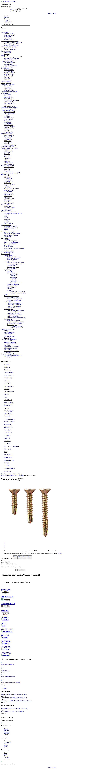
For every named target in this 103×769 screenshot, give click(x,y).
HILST (4, 623)
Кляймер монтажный (5, 670)
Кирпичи (6, 743)
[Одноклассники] (29, 557)
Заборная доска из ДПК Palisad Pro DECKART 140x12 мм (16, 700)
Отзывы (6, 734)
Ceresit (5, 753)
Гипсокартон (7, 742)
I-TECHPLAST (7, 629)
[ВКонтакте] (19, 557)
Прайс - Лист (7, 21)
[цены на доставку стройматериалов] (11, 473)
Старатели (7, 758)
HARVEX (5, 617)
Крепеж (6, 746)
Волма (5, 756)
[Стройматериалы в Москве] (9, 1)
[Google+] (15, 557)
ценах (59, 553)
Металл (6, 745)
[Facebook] (24, 557)
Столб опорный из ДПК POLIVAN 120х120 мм (14, 697)
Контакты (6, 19)
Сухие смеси (7, 741)
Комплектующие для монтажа (15, 475)
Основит (6, 757)
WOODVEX (6, 653)
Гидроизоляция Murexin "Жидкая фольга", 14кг (14, 694)
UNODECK (5, 647)
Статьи (6, 20)
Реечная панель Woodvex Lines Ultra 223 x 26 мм (14, 708)
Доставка (6, 17)
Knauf (5, 754)
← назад (4, 688)
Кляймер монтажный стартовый (7, 664)
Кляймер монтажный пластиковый (8, 676)
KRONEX (5, 635)
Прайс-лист (7, 731)
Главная (6, 16)
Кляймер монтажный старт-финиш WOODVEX (10, 682)
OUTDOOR (6, 641)
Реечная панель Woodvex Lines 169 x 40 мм (12, 711)
